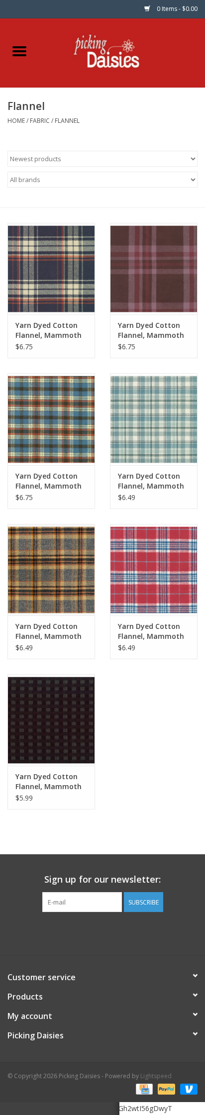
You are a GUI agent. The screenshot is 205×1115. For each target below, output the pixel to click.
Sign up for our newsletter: (102, 879)
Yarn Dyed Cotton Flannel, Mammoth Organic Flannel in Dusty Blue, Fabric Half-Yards (151, 481)
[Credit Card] (143, 1088)
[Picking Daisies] (122, 52)
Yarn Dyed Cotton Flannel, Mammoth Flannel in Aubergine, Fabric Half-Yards (151, 330)
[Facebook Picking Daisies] (85, 932)
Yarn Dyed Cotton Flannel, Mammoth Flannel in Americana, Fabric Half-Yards (48, 481)
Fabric (40, 120)
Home (16, 120)
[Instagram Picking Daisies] (120, 932)
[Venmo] (187, 1088)
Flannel (67, 120)
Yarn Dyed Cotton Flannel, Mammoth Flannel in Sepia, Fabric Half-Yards (48, 782)
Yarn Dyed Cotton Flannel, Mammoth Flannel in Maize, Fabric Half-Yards (48, 631)
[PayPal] (165, 1088)
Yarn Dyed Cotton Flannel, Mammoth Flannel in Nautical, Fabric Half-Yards (49, 330)
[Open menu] (19, 51)
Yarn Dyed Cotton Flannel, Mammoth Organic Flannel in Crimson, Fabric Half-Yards (151, 631)
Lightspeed (156, 1076)
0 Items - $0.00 (176, 8)
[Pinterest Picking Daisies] (102, 932)
